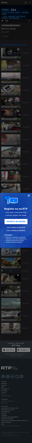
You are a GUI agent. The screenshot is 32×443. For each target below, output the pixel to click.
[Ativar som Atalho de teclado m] (7, 441)
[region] (16, 221)
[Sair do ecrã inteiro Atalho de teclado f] (29, 441)
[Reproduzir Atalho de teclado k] (3, 441)
